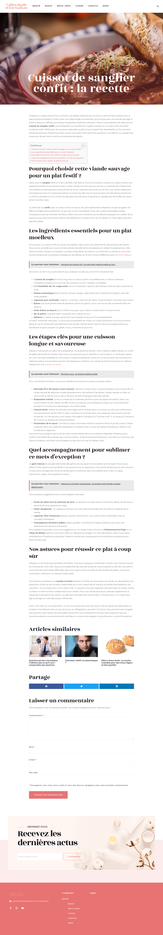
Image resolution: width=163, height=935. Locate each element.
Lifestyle (93, 6)
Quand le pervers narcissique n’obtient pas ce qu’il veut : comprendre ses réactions (43, 662)
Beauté (36, 6)
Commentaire (36, 715)
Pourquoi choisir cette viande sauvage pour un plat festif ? (57, 149)
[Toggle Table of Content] (82, 146)
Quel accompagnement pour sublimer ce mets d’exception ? (58, 158)
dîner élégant (124, 255)
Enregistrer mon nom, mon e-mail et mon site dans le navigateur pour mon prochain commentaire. (80, 785)
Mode (106, 6)
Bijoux (48, 6)
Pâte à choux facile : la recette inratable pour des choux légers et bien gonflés (116, 662)
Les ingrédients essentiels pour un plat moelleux (53, 152)
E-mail (33, 760)
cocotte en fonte (53, 364)
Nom (32, 747)
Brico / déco (64, 6)
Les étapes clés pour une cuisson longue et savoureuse (55, 155)
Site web (33, 772)
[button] (158, 6)
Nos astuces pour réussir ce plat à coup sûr (50, 161)
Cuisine (79, 6)
